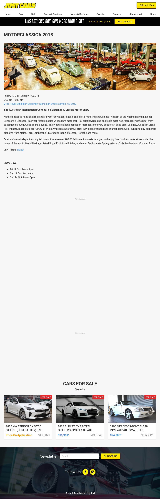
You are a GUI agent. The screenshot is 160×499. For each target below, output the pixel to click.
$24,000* (115, 435)
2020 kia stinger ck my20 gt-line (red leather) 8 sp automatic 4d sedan (24, 430)
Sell (33, 14)
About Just (136, 14)
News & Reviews (79, 14)
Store (153, 14)
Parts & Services (53, 14)
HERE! (20, 149)
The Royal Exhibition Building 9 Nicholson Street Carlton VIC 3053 (41, 103)
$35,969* (63, 435)
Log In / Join (146, 5)
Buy (21, 14)
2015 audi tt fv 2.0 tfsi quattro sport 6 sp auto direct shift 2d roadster (76, 430)
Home (7, 14)
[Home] (20, 5)
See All (79, 389)
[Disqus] (80, 288)
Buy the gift (125, 22)
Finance (116, 14)
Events (100, 14)
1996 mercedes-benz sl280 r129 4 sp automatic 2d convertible (129, 430)
